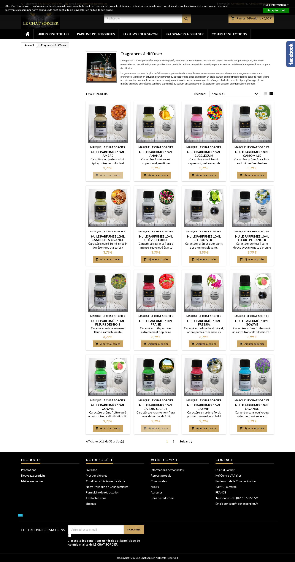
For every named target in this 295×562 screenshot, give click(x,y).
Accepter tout (276, 10)
